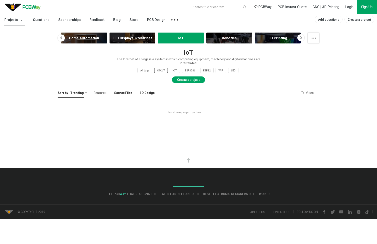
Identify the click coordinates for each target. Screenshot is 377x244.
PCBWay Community (25, 7)
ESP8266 (190, 70)
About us (257, 212)
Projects (11, 20)
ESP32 (207, 70)
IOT (175, 70)
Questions (41, 20)
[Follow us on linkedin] (350, 212)
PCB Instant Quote (292, 7)
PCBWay (264, 7)
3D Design (147, 93)
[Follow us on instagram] (358, 212)
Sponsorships (69, 20)
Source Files (123, 93)
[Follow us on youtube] (341, 212)
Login (349, 7)
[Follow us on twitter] (333, 212)
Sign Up (367, 7)
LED (233, 70)
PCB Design (156, 20)
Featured (100, 93)
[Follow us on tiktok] (367, 212)
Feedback (97, 20)
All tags (144, 70)
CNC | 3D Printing (326, 7)
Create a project (359, 19)
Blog (117, 20)
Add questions (328, 19)
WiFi (220, 70)
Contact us (281, 212)
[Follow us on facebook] (324, 212)
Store (133, 20)
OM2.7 (161, 70)
